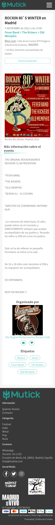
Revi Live (10, 41)
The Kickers (37, 365)
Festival (6, 424)
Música (21, 358)
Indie (5, 428)
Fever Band (17, 365)
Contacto (7, 412)
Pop (4, 435)
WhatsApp (8, 450)
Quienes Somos (11, 409)
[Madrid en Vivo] (36, 486)
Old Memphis (27, 372)
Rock (35, 358)
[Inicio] (16, 5)
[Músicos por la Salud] (10, 484)
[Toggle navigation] (49, 5)
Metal (5, 431)
